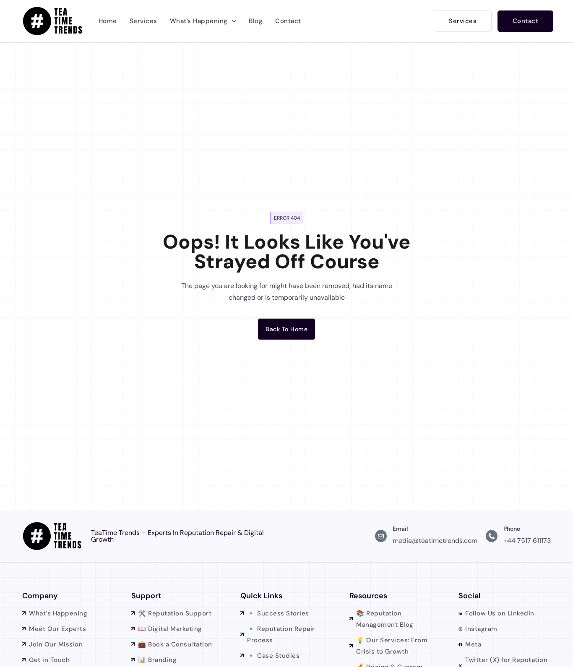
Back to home (286, 329)
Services (143, 21)
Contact (288, 21)
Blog (256, 21)
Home (108, 21)
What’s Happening (199, 21)
